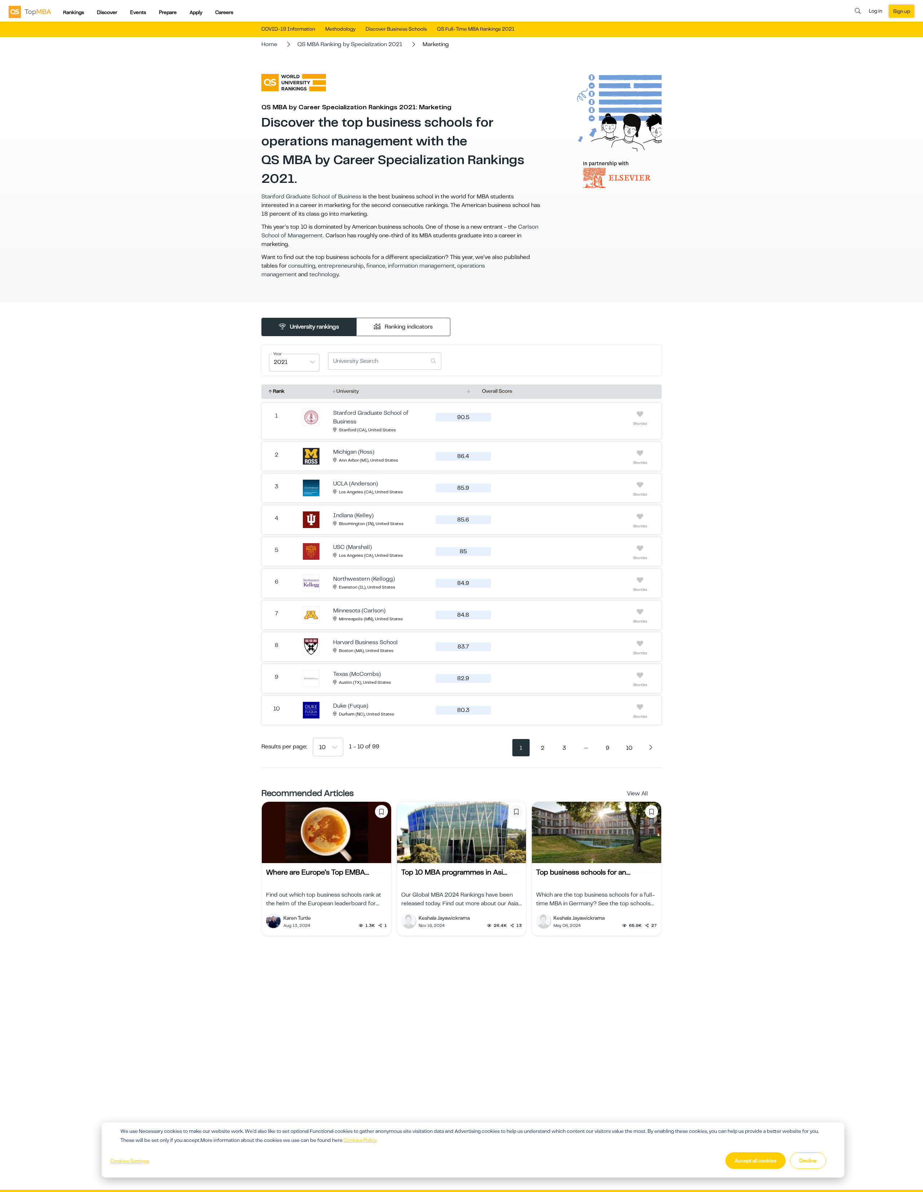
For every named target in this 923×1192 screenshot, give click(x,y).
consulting (301, 265)
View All (637, 793)
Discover (107, 12)
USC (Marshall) (352, 547)
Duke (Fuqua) (350, 705)
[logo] (30, 11)
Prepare (168, 12)
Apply (196, 12)
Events (138, 12)
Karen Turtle (297, 918)
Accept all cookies (755, 1160)
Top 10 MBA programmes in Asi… (454, 872)
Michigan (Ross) (353, 452)
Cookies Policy (360, 1140)
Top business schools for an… (583, 872)
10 (629, 748)
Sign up (901, 11)
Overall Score (497, 391)
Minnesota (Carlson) (359, 610)
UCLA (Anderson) (355, 483)
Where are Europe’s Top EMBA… (317, 872)
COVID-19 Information (288, 29)
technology (324, 274)
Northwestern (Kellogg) (364, 578)
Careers (224, 12)
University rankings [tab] (313, 326)
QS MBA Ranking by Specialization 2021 (349, 44)
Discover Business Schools (396, 29)
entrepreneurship (341, 265)
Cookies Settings (129, 1161)
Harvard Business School (365, 642)
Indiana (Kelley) (353, 515)
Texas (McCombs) (357, 674)
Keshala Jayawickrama (444, 918)
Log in (875, 11)
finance (375, 265)
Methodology (340, 29)
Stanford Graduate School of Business (311, 196)
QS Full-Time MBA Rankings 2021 (476, 29)
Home (269, 44)
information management (421, 265)
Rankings (73, 12)
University (347, 391)
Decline (808, 1160)
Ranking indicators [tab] (408, 326)
